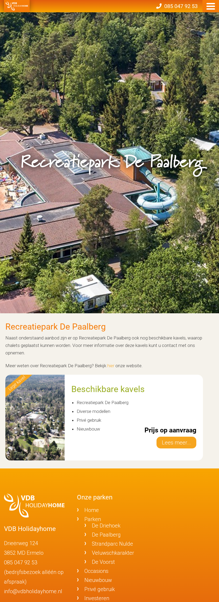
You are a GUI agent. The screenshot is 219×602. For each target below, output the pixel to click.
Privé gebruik (99, 589)
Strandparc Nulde (112, 544)
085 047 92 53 (20, 562)
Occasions (96, 571)
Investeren (96, 598)
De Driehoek (106, 525)
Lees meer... (176, 442)
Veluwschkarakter (113, 553)
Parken (92, 519)
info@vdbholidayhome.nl (33, 591)
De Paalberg (106, 534)
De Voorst (103, 562)
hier (110, 365)
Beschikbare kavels (108, 389)
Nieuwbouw (98, 580)
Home (91, 510)
